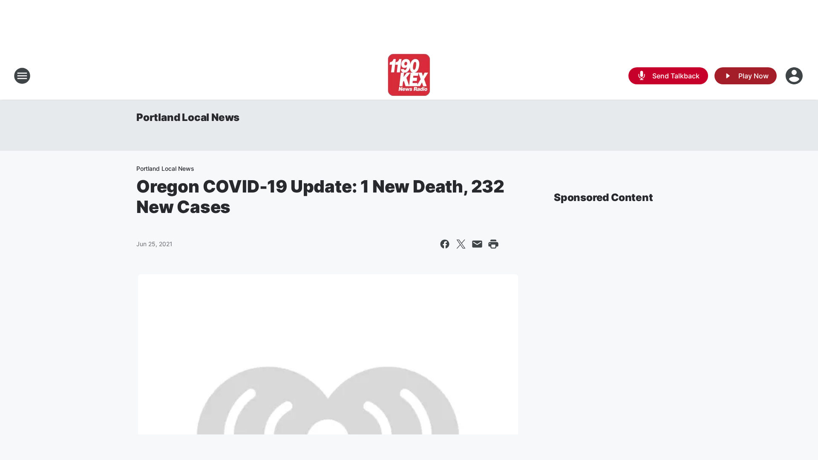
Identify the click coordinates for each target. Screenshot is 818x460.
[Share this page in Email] (477, 244)
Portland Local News (187, 117)
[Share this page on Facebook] (445, 244)
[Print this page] (493, 244)
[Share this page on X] (461, 244)
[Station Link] (409, 76)
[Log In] (795, 75)
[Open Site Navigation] (22, 75)
